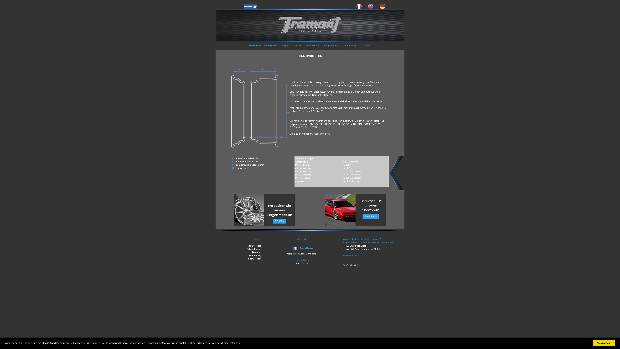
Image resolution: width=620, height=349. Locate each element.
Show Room (313, 45)
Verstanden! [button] (604, 343)
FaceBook (307, 248)
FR (297, 263)
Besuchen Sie (350, 255)
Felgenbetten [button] (331, 45)
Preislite (298, 45)
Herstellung (254, 255)
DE (307, 263)
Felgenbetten (254, 249)
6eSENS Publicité (351, 265)
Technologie (254, 245)
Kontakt (367, 45)
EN (302, 263)
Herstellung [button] (351, 45)
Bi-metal (256, 252)
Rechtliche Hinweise (302, 260)
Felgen (285, 45)
